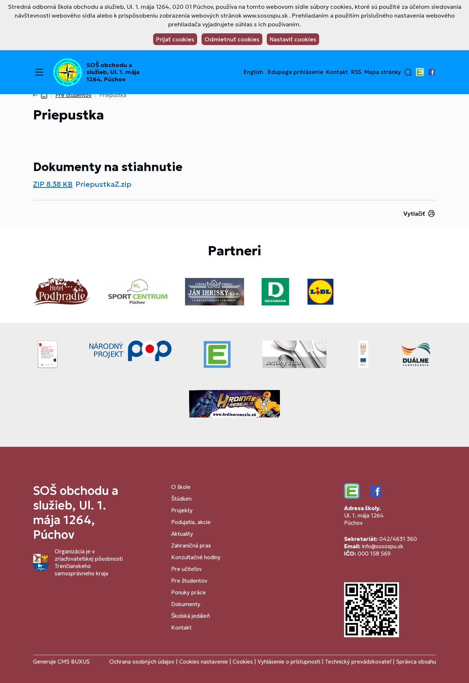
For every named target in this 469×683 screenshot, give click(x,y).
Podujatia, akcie (191, 522)
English (253, 72)
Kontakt (337, 72)
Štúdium (181, 498)
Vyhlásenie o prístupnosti (289, 661)
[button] (408, 72)
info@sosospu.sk (382, 546)
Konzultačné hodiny (196, 557)
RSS (356, 72)
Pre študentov (73, 95)
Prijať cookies (175, 39)
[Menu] (39, 72)
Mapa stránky (382, 72)
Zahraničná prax (191, 545)
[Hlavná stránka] (44, 95)
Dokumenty (185, 604)
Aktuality (182, 533)
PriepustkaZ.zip (103, 184)
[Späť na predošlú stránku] (36, 95)
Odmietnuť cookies (231, 39)
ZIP (53, 184)
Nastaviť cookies (293, 39)
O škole (181, 486)
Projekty (182, 510)
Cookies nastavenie (203, 661)
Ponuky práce (188, 592)
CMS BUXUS (74, 661)
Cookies (243, 661)
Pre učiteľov (186, 568)
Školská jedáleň (190, 615)
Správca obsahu (416, 661)
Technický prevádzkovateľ (358, 661)
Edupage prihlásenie (295, 72)
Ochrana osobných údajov (141, 661)
